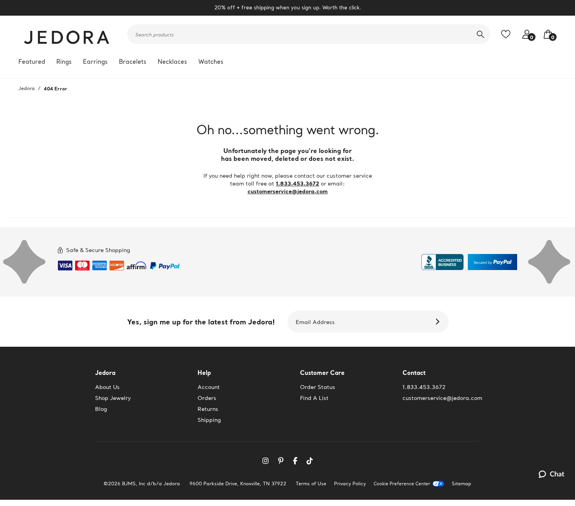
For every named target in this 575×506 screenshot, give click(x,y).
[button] (546, 34)
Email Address (315, 322)
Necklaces (172, 61)
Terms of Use (311, 483)
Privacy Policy (350, 483)
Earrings (95, 61)
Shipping (209, 419)
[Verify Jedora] (442, 262)
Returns (208, 408)
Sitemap (461, 483)
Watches (210, 61)
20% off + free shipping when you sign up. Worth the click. (287, 7)
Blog (101, 408)
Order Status (317, 387)
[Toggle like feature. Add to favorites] (507, 34)
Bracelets (132, 61)
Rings (64, 61)
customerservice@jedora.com (288, 191)
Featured (31, 61)
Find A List (314, 398)
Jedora (26, 88)
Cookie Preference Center (402, 483)
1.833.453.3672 (297, 183)
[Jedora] (67, 34)
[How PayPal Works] (165, 264)
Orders (207, 398)
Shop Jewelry (113, 398)
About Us (107, 387)
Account (209, 387)
